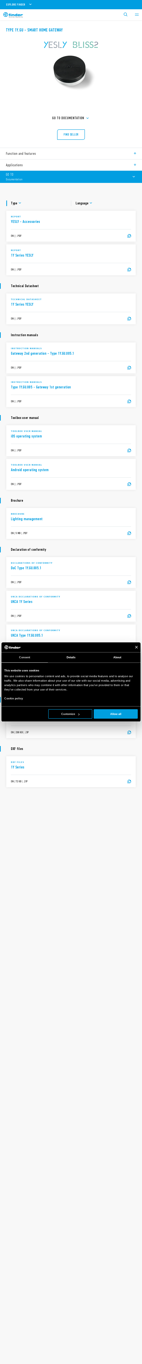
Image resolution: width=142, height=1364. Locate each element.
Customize (68, 714)
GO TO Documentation (68, 118)
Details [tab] (71, 657)
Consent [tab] (24, 657)
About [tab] (117, 657)
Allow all (115, 714)
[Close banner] (136, 647)
